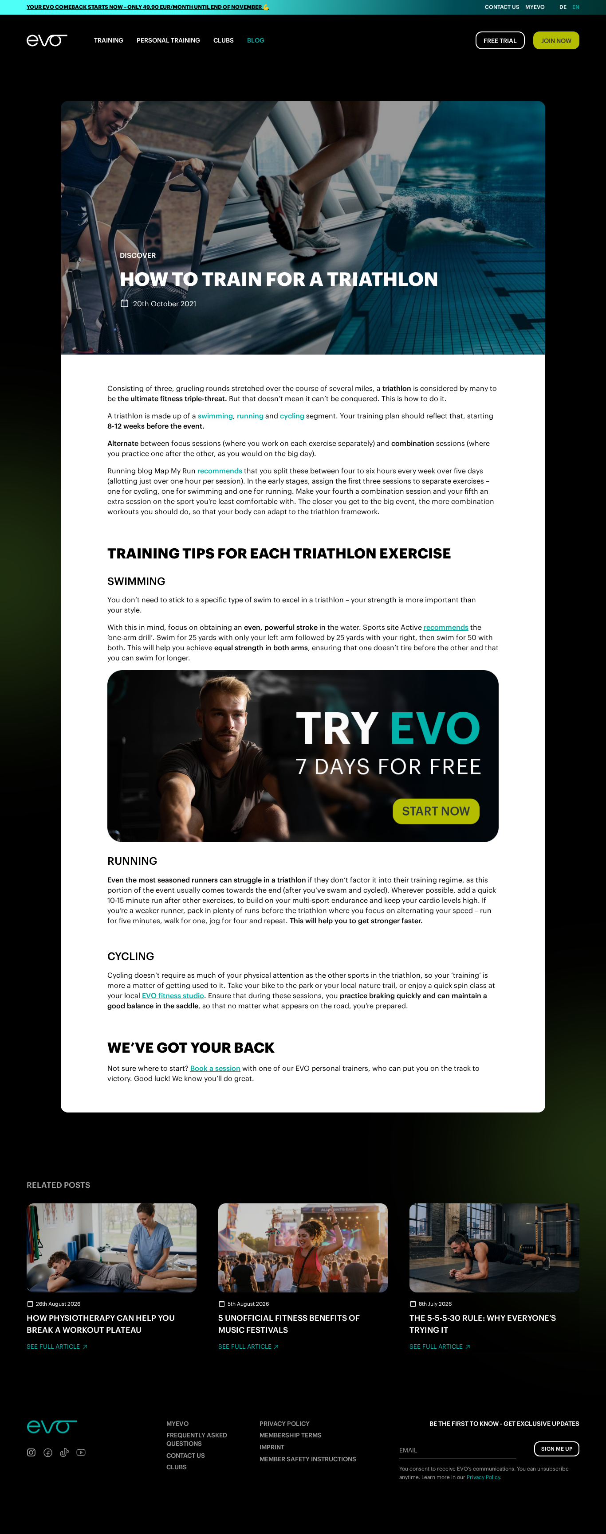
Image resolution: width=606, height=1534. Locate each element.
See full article (53, 1347)
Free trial (500, 41)
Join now (556, 41)
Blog (255, 40)
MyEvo (535, 7)
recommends (219, 470)
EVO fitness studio (173, 995)
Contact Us (502, 7)
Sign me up (556, 1448)
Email (408, 1450)
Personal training (168, 40)
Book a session (215, 1068)
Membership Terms (291, 1435)
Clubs (223, 40)
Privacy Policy (285, 1424)
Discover (138, 255)
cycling (292, 415)
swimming (215, 415)
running (250, 415)
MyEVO (177, 1424)
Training (108, 40)
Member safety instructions (308, 1459)
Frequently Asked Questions (196, 1439)
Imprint (272, 1447)
